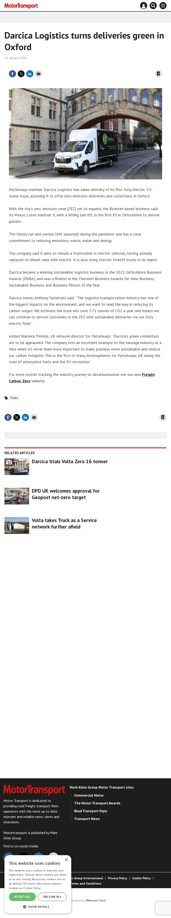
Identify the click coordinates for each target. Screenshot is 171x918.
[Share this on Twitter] (21, 73)
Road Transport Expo (90, 811)
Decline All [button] (52, 897)
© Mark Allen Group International (78, 878)
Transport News (87, 818)
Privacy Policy (117, 878)
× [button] (66, 860)
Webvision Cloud (96, 900)
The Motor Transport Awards (97, 803)
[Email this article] (38, 73)
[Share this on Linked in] (29, 73)
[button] (38, 906)
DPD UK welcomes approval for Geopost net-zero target (66, 494)
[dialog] (37, 884)
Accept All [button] (22, 897)
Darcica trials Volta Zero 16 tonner (70, 461)
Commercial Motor (89, 795)
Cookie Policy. (32, 888)
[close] (161, 65)
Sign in (105, 65)
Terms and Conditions (85, 883)
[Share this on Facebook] (12, 73)
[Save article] (158, 73)
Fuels (14, 398)
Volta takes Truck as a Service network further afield (64, 523)
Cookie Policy (141, 878)
